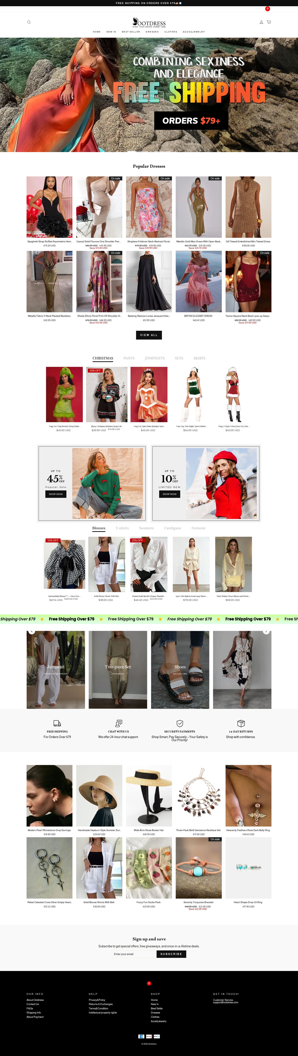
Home (97, 32)
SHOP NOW (56, 494)
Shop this (149, 96)
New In (111, 32)
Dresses (152, 32)
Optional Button (148, 444)
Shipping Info (34, 1012)
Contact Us (33, 1004)
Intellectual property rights (103, 1012)
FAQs (30, 1008)
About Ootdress (35, 1000)
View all (149, 335)
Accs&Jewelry (194, 32)
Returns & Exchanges (101, 1004)
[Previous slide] (31, 630)
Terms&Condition (98, 1008)
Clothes (171, 32)
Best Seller (131, 32)
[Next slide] (266, 630)
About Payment (35, 1017)
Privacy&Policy (97, 1000)
